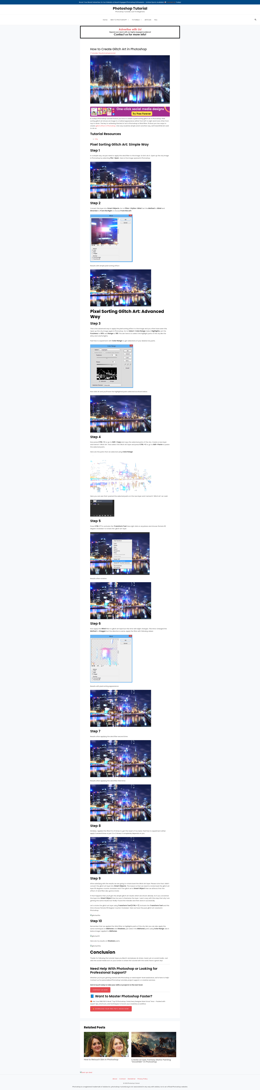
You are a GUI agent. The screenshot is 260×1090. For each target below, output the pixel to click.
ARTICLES (148, 20)
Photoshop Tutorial (130, 8)
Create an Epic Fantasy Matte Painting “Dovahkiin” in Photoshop (151, 1060)
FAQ (155, 20)
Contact (122, 1079)
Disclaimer (131, 1079)
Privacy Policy (142, 1079)
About (115, 1079)
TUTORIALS (136, 20)
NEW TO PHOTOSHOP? (118, 20)
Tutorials (94, 53)
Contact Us (171, 2)
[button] (128, 20)
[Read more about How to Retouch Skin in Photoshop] (106, 1044)
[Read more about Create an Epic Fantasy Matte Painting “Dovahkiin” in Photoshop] (153, 1044)
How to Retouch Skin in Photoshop (101, 1059)
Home (105, 20)
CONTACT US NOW (100, 990)
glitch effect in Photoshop (106, 126)
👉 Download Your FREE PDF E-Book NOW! (111, 1009)
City (96, 139)
